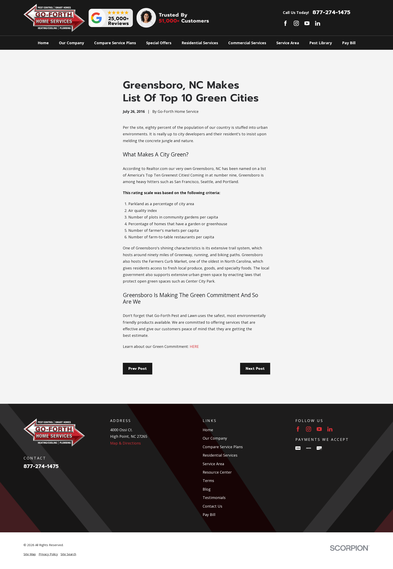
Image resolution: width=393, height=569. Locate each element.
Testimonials (214, 497)
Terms (208, 480)
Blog (207, 489)
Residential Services (220, 455)
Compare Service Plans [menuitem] (115, 42)
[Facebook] (285, 23)
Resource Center (217, 472)
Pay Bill (209, 514)
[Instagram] (296, 23)
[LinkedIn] (317, 23)
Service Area (213, 463)
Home (208, 429)
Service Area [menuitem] (287, 42)
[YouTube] (306, 23)
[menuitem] (30, 554)
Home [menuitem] (43, 42)
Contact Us (212, 506)
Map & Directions (125, 443)
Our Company (215, 438)
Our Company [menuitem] (71, 42)
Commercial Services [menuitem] (247, 42)
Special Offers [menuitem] (158, 42)
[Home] (54, 18)
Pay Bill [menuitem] (349, 42)
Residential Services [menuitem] (200, 42)
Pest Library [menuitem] (320, 42)
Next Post (255, 368)
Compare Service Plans (223, 446)
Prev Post (137, 368)
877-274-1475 (331, 12)
